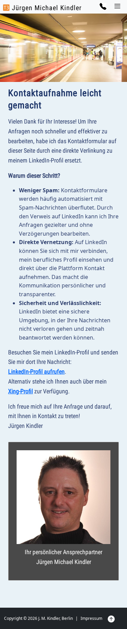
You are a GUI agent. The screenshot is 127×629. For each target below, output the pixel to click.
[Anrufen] (103, 6)
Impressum (91, 618)
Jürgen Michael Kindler (46, 8)
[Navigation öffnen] (117, 7)
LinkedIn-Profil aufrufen (36, 371)
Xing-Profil (20, 391)
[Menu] (117, 6)
